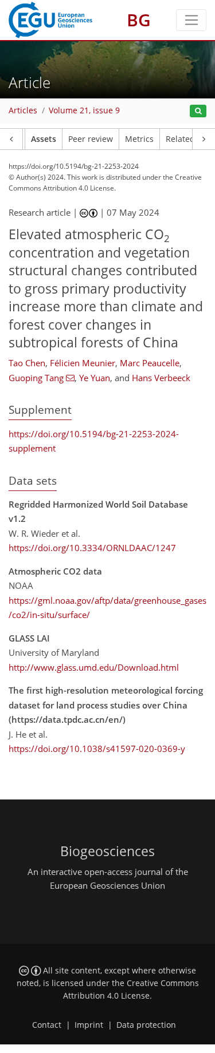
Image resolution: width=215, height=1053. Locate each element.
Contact (46, 1025)
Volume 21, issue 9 (84, 110)
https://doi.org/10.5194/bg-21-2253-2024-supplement (94, 441)
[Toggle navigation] (191, 20)
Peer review (90, 139)
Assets (43, 139)
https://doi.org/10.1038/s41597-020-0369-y (97, 748)
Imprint (89, 1025)
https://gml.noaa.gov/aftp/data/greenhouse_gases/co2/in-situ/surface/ (107, 608)
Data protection (146, 1025)
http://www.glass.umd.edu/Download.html (94, 667)
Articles (23, 110)
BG (139, 19)
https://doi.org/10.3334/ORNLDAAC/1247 (92, 547)
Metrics (139, 139)
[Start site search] (198, 111)
